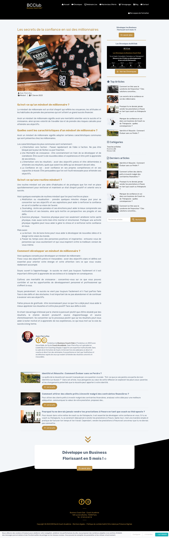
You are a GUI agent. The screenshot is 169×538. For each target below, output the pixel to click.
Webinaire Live (91, 5)
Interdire (149, 534)
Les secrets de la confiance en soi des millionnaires (132, 97)
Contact (145, 5)
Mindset (110, 151)
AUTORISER (162, 534)
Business (110, 149)
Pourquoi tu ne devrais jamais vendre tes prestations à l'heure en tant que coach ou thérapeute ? (133, 110)
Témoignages (126, 5)
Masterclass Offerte (108, 5)
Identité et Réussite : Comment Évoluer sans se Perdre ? (132, 132)
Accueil (66, 5)
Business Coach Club (66, 343)
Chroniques (77, 5)
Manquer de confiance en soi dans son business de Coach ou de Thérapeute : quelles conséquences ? (132, 122)
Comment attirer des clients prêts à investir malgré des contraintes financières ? (131, 174)
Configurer (136, 534)
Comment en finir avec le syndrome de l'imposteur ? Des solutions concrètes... (132, 89)
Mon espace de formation (139, 13)
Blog (136, 5)
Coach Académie (59, 345)
